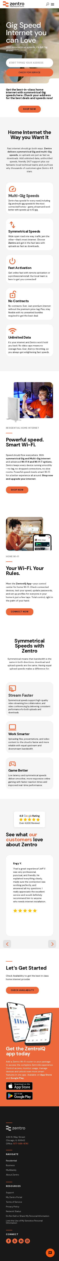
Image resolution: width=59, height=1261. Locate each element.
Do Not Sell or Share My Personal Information (27, 1216)
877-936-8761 (20, 1143)
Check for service (29, 72)
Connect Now (19, 611)
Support (10, 1193)
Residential (11, 1161)
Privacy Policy (12, 1207)
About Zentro (12, 1175)
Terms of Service (14, 1202)
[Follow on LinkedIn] (21, 1240)
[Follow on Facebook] (8, 1240)
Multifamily (11, 1170)
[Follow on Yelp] (14, 1240)
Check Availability (22, 990)
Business (10, 1165)
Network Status (13, 1211)
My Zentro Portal (14, 1197)
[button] (7, 944)
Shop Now (29, 109)
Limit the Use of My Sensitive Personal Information (24, 1222)
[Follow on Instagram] (27, 1240)
